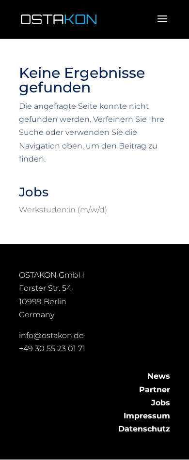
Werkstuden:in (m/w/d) (63, 209)
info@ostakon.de (51, 335)
